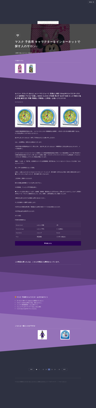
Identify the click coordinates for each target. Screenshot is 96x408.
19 (43, 369)
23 (55, 369)
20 (46, 369)
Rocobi (58, 233)
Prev (31, 369)
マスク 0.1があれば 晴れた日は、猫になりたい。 (30, 302)
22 (52, 369)
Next (64, 369)
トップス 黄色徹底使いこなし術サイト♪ (27, 304)
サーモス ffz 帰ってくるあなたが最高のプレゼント (30, 300)
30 (59, 369)
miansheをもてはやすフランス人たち (27, 308)
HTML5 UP (64, 381)
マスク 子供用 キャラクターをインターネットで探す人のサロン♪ (31, 381)
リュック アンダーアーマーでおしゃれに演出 (29, 306)
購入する (49, 243)
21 (49, 369)
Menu (90, 2)
